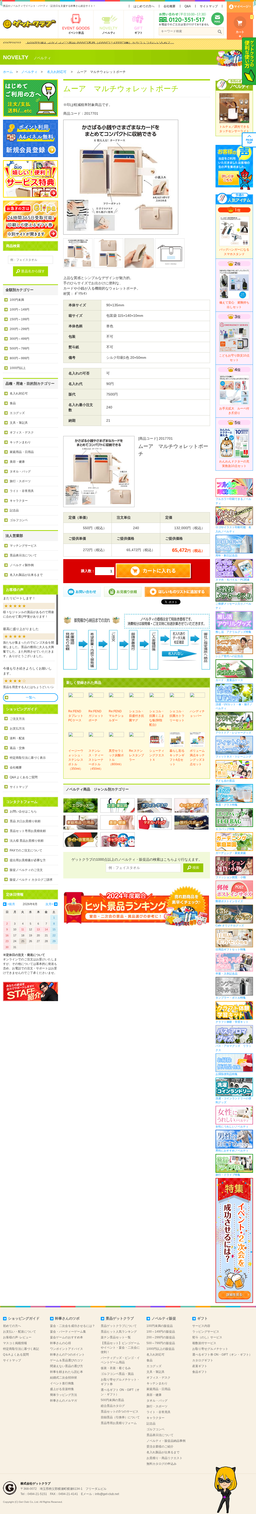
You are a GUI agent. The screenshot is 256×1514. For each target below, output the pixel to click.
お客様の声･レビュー (17, 1337)
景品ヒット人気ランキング (119, 1331)
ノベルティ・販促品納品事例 (166, 1441)
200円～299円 (19, 329)
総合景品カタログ (113, 1406)
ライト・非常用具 (22, 491)
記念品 (14, 510)
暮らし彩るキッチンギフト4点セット (177, 757)
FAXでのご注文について (26, 850)
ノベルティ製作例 (22, 565)
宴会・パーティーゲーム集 (68, 1331)
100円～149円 (19, 309)
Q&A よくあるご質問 (24, 777)
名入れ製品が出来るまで (26, 575)
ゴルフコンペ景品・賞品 (117, 1374)
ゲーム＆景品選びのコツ (66, 1360)
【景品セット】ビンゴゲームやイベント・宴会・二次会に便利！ (120, 1347)
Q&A (187, 6)
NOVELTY (15, 57)
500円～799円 (19, 348)
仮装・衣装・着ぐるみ (116, 1368)
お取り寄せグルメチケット (210, 1349)
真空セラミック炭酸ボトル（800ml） (116, 757)
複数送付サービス (204, 1343)
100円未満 (17, 300)
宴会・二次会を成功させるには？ (72, 1326)
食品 (13, 403)
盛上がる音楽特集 (62, 1389)
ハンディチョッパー (197, 714)
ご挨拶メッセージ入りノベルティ (233, 605)
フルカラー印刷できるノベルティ (233, 501)
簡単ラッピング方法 (63, 1395)
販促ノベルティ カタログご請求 (31, 879)
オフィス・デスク (22, 432)
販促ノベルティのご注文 (26, 870)
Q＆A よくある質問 (16, 1354)
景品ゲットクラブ (120, 1318)
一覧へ (31, 697)
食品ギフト (199, 1372)
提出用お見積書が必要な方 (28, 860)
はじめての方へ (144, 6)
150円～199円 (19, 319)
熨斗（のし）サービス (207, 1337)
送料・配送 (17, 738)
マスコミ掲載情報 (15, 1343)
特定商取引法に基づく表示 (28, 757)
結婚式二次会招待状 (63, 1377)
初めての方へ (12, 1326)
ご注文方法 (17, 719)
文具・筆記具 (19, 422)
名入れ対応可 (56, 72)
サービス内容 (201, 1326)
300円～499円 (19, 339)
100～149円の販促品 (160, 1331)
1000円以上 (18, 368)
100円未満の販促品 (159, 1326)
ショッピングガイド (24, 1318)
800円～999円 (19, 358)
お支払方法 (17, 728)
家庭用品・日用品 (22, 452)
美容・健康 (17, 461)
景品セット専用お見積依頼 (28, 831)
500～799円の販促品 (160, 1343)
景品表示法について (23, 555)
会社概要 (170, 6)
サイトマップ (209, 6)
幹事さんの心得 (60, 1343)
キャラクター (19, 500)
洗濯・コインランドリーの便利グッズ (233, 1100)
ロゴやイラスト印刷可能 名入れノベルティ (233, 529)
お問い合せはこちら (23, 811)
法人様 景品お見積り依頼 (27, 840)
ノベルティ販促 (164, 1318)
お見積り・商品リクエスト (164, 1458)
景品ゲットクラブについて (119, 1326)
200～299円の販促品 (160, 1337)
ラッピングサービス (205, 1331)
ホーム (8, 72)
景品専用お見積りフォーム (119, 1423)
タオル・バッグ (20, 471)
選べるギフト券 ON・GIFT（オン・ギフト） (222, 1354)
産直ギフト (199, 1366)
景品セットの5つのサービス (119, 1411)
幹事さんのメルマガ (63, 1400)
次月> (49, 904)
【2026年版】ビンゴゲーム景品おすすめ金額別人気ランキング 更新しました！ (88, 44)
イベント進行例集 (62, 1383)
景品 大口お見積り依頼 (25, 821)
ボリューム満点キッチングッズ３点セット (197, 757)
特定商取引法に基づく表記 (21, 1349)
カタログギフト (202, 1360)
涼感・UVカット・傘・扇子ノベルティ (234, 706)
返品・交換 (17, 748)
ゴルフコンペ (19, 520)
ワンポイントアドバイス (66, 1349)
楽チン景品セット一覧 (116, 1337)
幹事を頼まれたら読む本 (66, 1372)
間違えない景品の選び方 (66, 1366)
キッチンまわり (20, 442)
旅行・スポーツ (20, 481)
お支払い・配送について (19, 1331)
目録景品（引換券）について (120, 1417)
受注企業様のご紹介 (160, 1446)
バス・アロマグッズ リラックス (233, 1048)
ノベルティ (42, 58)
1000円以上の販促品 (160, 1349)
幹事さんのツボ (67, 1318)
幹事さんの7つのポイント (67, 1354)
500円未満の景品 (112, 1400)
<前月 (11, 904)
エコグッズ (17, 413)
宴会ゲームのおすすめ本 (66, 1337)
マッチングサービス (23, 545)
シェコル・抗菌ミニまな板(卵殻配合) (156, 718)
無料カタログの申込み (161, 1464)
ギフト (202, 1318)
